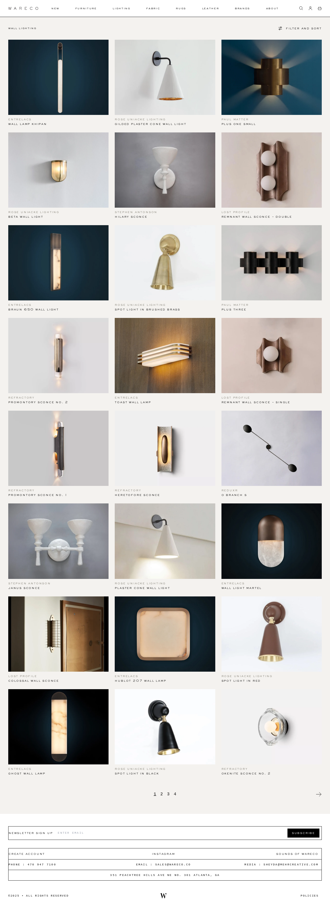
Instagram (163, 854)
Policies (309, 895)
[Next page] (319, 794)
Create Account (27, 854)
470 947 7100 (42, 864)
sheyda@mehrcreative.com (290, 864)
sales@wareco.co (173, 864)
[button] (301, 8)
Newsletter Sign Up (31, 833)
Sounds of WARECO (297, 854)
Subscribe (303, 833)
